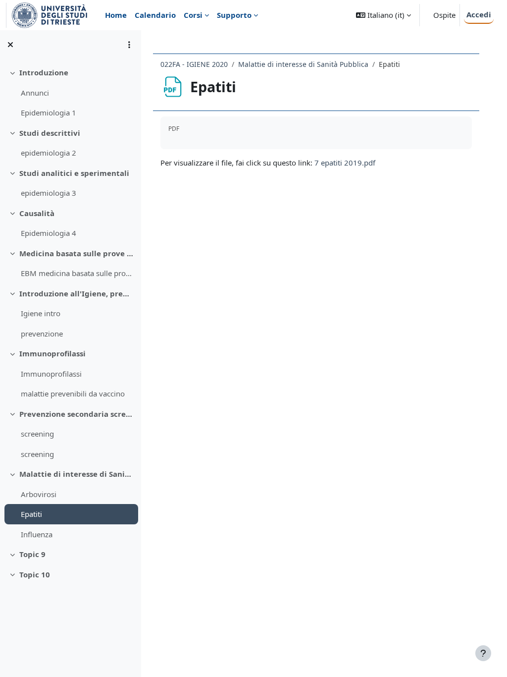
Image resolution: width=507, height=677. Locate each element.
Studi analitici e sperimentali (74, 173)
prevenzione (42, 333)
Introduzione (43, 72)
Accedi (478, 14)
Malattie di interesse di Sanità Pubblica (76, 474)
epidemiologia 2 (48, 153)
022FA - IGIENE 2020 (194, 64)
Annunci (35, 93)
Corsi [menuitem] (193, 15)
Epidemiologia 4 (48, 233)
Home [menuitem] (116, 15)
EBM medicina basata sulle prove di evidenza (77, 273)
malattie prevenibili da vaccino (73, 393)
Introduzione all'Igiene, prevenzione (76, 293)
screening (37, 434)
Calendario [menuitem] (155, 15)
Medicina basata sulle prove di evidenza (76, 253)
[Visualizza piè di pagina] (483, 653)
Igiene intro (40, 313)
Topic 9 (32, 554)
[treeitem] (70, 92)
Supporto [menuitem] (234, 15)
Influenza (36, 534)
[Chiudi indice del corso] (10, 45)
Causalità (36, 213)
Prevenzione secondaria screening (76, 414)
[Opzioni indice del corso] (129, 45)
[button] (383, 15)
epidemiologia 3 (48, 193)
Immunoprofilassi (52, 353)
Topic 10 (34, 574)
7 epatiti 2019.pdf (344, 163)
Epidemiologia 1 (48, 112)
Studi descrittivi (49, 133)
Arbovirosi (38, 494)
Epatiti (31, 514)
